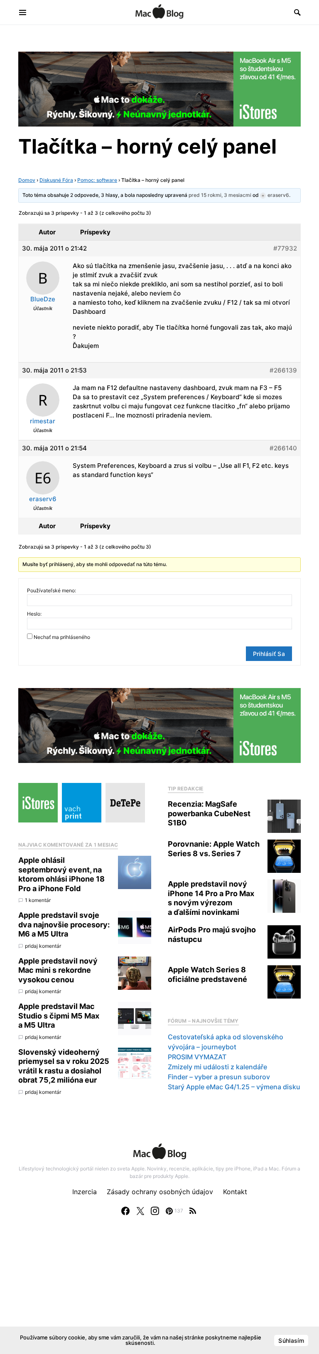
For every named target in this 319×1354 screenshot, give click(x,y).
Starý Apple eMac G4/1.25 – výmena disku (234, 1087)
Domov (26, 180)
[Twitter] (140, 1211)
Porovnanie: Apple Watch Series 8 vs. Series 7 (214, 849)
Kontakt (235, 1192)
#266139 (283, 370)
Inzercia (84, 1192)
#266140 (283, 448)
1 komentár (38, 900)
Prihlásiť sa (269, 653)
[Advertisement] (159, 1293)
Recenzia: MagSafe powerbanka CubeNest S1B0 (209, 813)
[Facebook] (125, 1211)
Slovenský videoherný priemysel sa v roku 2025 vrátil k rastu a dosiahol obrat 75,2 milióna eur (63, 1066)
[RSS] (192, 1211)
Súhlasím (291, 1340)
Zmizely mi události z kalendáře (217, 1067)
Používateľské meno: (51, 590)
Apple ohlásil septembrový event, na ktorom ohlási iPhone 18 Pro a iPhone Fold (61, 874)
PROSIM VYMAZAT (197, 1057)
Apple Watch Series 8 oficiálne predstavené (207, 974)
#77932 (285, 248)
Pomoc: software (97, 180)
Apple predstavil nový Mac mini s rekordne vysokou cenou (58, 970)
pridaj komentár (43, 946)
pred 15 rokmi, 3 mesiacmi (220, 195)
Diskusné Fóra (56, 180)
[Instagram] (155, 1211)
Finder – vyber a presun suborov (219, 1077)
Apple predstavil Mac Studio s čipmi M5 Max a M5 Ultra (58, 1015)
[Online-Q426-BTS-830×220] (159, 88)
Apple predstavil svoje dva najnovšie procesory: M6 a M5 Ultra (64, 924)
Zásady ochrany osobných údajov (160, 1192)
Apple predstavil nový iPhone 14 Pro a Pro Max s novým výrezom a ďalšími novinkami (211, 898)
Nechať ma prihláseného (62, 637)
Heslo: (34, 614)
